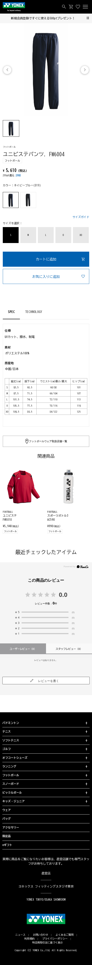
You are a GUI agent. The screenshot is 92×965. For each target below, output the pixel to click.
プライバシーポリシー (55, 938)
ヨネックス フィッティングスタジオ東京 (46, 886)
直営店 (46, 873)
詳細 (18, 175)
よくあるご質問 (65, 934)
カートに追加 (46, 259)
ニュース (20, 934)
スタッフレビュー (69, 648)
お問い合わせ (40, 934)
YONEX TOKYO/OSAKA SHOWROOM (46, 899)
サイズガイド (81, 217)
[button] (85, 70)
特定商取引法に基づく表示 (47, 942)
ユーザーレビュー (23, 648)
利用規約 (29, 938)
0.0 (63, 594)
